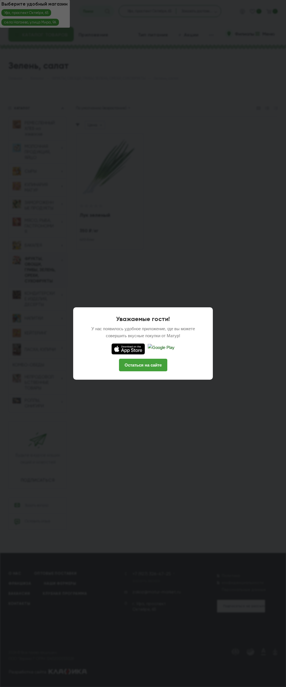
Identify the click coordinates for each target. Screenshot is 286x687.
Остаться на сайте (143, 365)
